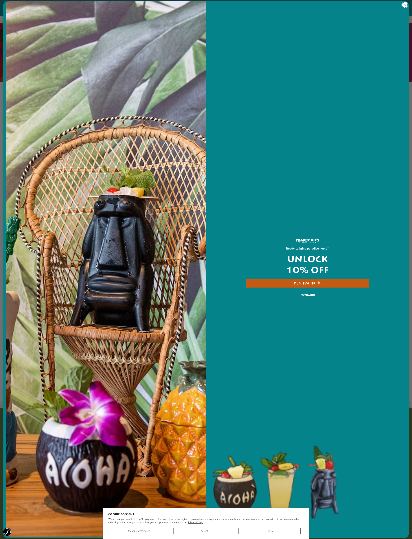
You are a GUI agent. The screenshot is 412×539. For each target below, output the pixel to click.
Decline (270, 531)
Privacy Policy (195, 522)
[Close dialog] (404, 5)
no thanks (307, 295)
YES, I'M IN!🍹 (307, 283)
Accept (204, 531)
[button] (7, 532)
